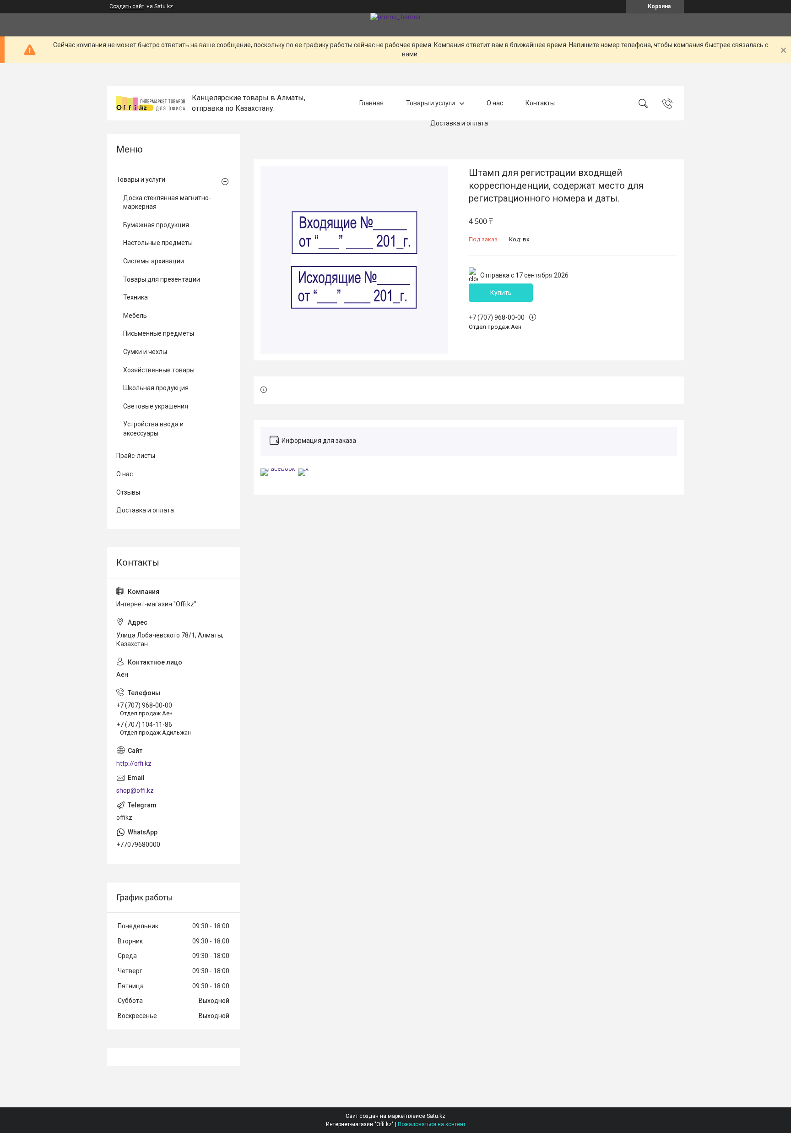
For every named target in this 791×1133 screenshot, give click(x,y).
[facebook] (277, 468)
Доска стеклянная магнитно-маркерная (167, 202)
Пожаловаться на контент (432, 1124)
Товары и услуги (430, 103)
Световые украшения (155, 406)
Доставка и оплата (459, 123)
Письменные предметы (158, 333)
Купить (501, 292)
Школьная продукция (156, 388)
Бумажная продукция (156, 225)
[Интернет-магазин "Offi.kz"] (150, 103)
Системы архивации (153, 261)
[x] (303, 468)
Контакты (540, 103)
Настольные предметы (158, 242)
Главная (371, 103)
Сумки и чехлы (145, 351)
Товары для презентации (161, 279)
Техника (135, 297)
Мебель (135, 315)
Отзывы (128, 492)
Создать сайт (126, 6)
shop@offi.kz (135, 790)
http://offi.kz (134, 763)
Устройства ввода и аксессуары (153, 428)
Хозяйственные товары (159, 370)
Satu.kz (436, 1116)
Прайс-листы (135, 455)
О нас (495, 103)
